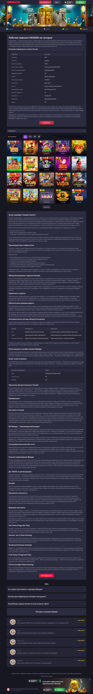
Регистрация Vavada (46, 575)
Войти (56, 2)
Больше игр (46, 207)
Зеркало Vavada (46, 122)
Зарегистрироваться (45, 2)
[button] (2, 15)
